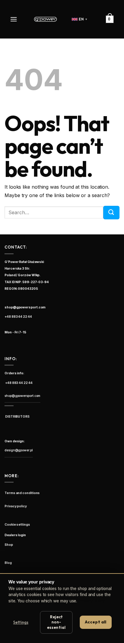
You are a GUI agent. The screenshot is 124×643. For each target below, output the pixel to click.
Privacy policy (91, 600)
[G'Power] (46, 19)
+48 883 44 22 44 (18, 317)
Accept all (95, 622)
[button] (14, 19)
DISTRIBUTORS (17, 417)
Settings (20, 622)
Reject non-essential (56, 622)
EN (83, 19)
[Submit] (111, 212)
